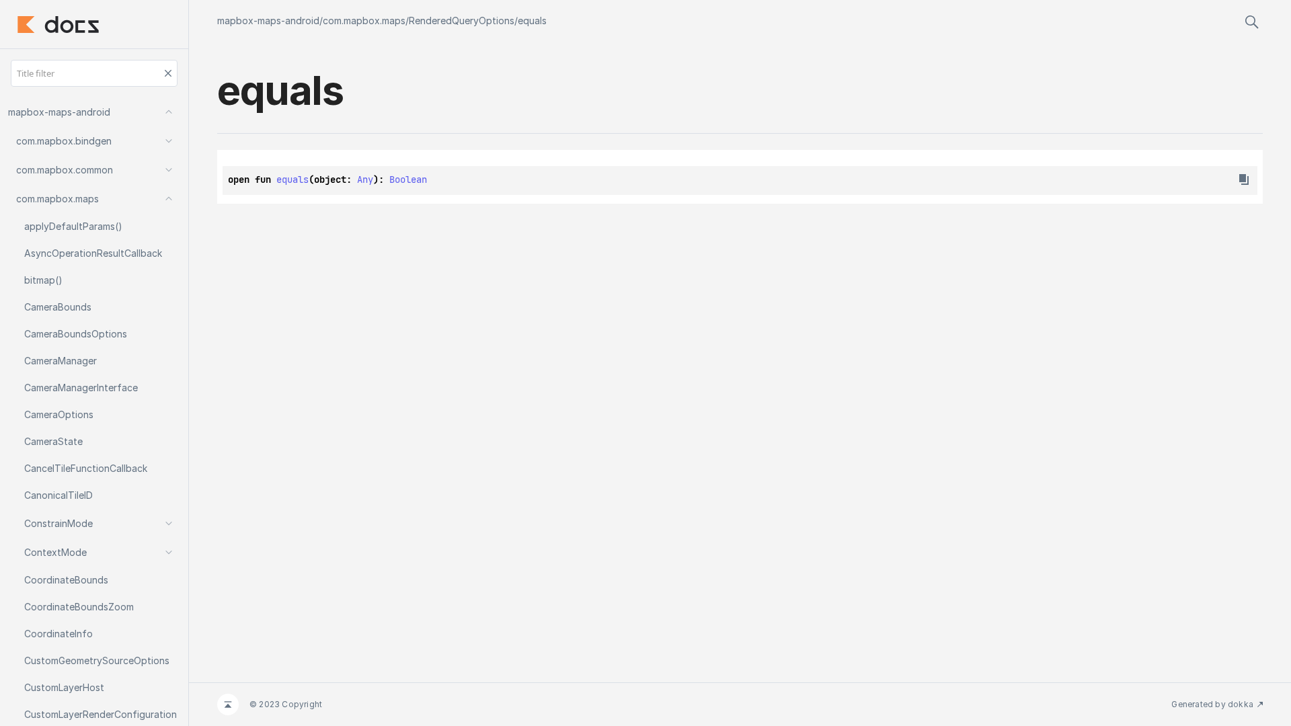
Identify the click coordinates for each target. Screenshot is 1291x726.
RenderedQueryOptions (461, 20)
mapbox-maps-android (268, 20)
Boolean (408, 179)
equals (532, 20)
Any (365, 179)
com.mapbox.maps (364, 20)
